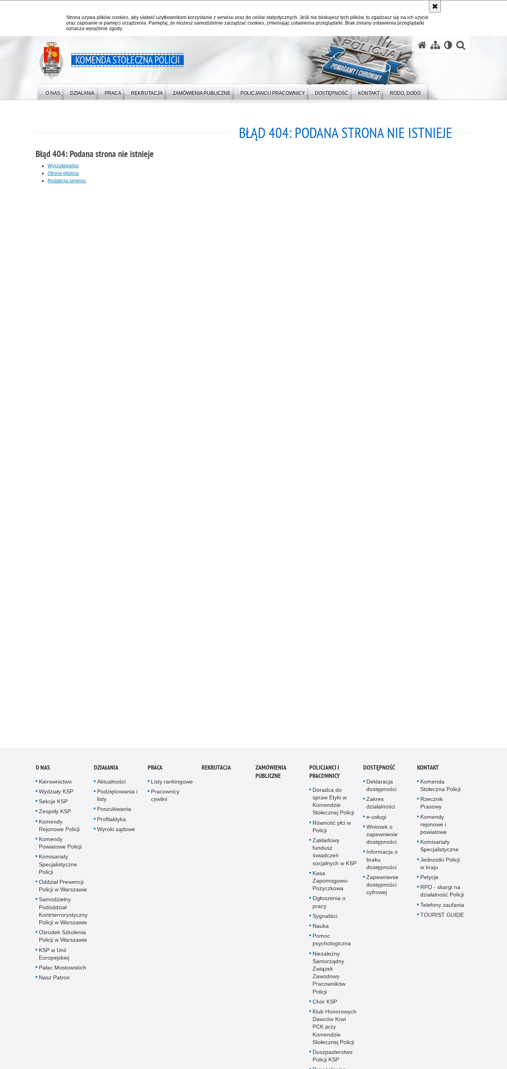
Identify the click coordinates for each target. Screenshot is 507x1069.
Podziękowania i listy (117, 800)
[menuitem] (53, 91)
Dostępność (379, 772)
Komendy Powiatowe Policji (60, 848)
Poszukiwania (114, 814)
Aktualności (111, 787)
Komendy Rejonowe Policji (59, 830)
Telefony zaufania (442, 909)
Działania (106, 772)
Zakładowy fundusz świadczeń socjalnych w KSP (334, 857)
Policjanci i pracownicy (324, 776)
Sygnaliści (325, 921)
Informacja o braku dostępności (382, 864)
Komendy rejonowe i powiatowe (433, 829)
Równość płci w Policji (332, 831)
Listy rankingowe (172, 787)
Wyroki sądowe (116, 834)
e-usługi (376, 821)
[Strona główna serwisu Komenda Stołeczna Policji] (422, 45)
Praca (155, 772)
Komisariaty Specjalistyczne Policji (58, 869)
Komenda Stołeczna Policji (440, 790)
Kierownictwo (55, 787)
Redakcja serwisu (67, 181)
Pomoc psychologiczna (332, 945)
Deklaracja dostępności (381, 790)
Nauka (321, 931)
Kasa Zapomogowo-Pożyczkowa (331, 886)
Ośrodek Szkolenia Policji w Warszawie (63, 941)
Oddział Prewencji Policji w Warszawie (63, 891)
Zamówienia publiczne (270, 776)
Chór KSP (325, 1007)
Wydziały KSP (56, 796)
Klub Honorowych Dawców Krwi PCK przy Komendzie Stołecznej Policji (334, 1031)
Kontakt (428, 772)
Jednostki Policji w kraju (440, 868)
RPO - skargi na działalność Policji (442, 896)
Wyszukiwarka (63, 166)
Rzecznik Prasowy (431, 808)
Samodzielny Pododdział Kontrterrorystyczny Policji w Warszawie (63, 916)
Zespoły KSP (55, 816)
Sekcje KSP (53, 806)
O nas (43, 772)
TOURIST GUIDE (442, 920)
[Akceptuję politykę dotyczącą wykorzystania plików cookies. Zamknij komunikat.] (435, 6)
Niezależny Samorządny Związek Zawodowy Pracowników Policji (329, 977)
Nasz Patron (54, 982)
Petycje (429, 882)
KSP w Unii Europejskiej (54, 959)
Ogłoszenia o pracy (329, 907)
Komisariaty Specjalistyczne (439, 851)
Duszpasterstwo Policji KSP (333, 1061)
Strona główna (63, 173)
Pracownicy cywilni (165, 800)
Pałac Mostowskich (62, 972)
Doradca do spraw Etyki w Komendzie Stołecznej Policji (333, 806)
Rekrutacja (216, 772)
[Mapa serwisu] (435, 45)
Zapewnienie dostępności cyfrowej (382, 889)
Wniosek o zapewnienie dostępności (382, 839)
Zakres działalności (380, 808)
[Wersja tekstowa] (448, 45)
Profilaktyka (111, 824)
